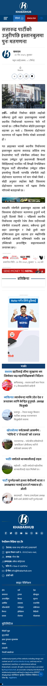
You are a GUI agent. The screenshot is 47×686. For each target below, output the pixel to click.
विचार (20, 599)
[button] (40, 674)
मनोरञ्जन (21, 607)
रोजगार (20, 616)
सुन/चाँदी (5, 635)
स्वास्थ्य (20, 603)
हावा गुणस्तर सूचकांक (10, 639)
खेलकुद (36, 594)
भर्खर (23, 366)
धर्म (19, 590)
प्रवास (4, 616)
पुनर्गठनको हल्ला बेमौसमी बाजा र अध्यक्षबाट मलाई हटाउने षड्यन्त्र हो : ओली (24, 485)
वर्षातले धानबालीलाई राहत (23, 459)
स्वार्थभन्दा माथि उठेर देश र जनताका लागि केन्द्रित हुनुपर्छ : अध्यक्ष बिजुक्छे (23, 401)
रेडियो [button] (18, 18)
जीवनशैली (6, 607)
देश (34, 590)
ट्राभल (20, 594)
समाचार (5, 594)
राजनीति (36, 603)
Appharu (13, 677)
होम (3, 590)
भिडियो (35, 611)
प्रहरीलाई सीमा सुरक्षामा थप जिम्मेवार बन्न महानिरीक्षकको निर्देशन (23, 374)
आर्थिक (4, 603)
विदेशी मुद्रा (6, 631)
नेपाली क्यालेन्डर (8, 652)
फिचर (4, 611)
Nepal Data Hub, (10, 669)
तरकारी (4, 648)
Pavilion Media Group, (21, 661)
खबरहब (16, 52)
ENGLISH (31, 18)
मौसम (4, 644)
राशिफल (36, 607)
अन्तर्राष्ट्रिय (5, 599)
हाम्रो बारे (9, 575)
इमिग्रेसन (21, 611)
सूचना (35, 599)
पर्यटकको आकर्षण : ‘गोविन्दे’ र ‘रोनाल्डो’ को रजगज (23, 432)
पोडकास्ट (36, 616)
